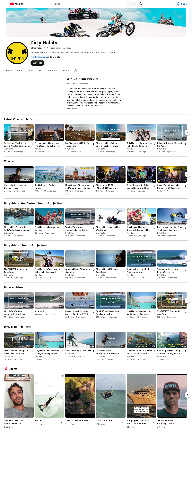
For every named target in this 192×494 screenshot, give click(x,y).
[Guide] (5, 4)
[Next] (187, 132)
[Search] (131, 4)
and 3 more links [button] (55, 57)
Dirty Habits (8, 149)
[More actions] (32, 144)
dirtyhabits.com (39, 57)
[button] (72, 108)
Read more (72, 109)
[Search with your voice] (141, 4)
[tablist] (96, 70)
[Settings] (170, 4)
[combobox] (90, 4)
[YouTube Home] (16, 4)
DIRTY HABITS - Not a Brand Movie (82, 79)
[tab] (9, 70)
